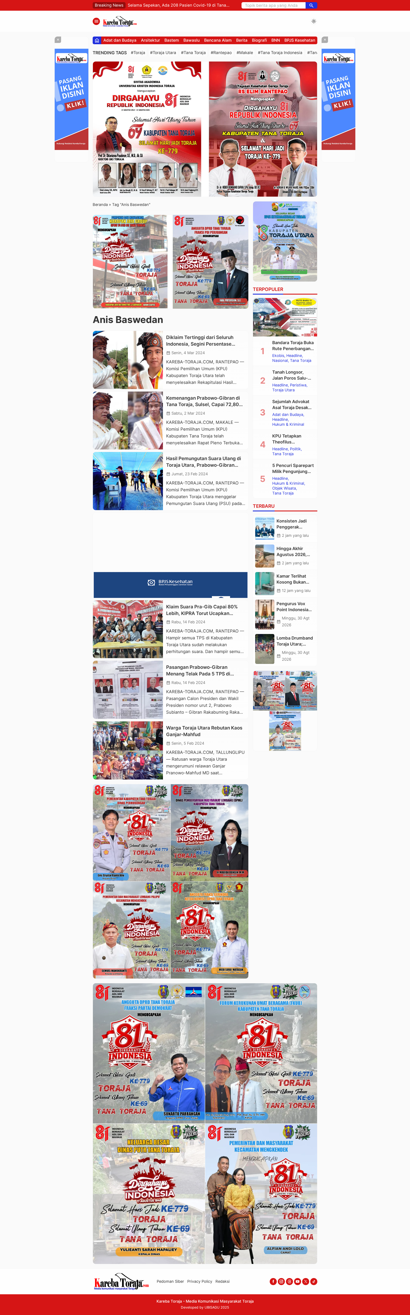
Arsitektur (150, 40)
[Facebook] (273, 1281)
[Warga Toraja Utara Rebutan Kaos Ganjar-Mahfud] (128, 750)
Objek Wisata (284, 488)
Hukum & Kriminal (288, 424)
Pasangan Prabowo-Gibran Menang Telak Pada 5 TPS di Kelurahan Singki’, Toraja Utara (200, 673)
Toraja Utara (283, 390)
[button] (311, 5)
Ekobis (278, 356)
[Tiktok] (313, 1281)
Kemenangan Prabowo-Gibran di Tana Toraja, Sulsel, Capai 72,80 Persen (203, 404)
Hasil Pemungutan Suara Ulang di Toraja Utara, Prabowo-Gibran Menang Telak (203, 465)
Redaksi (222, 1281)
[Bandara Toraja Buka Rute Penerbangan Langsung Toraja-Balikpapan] (285, 317)
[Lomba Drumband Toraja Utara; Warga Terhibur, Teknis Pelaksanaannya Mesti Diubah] (264, 649)
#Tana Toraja (193, 52)
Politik (295, 449)
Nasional (280, 361)
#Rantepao (221, 52)
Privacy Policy (199, 1281)
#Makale (245, 52)
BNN (275, 40)
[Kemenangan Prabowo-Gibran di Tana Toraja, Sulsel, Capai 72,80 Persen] (128, 421)
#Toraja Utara (163, 52)
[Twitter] (305, 1281)
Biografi (259, 40)
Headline (294, 356)
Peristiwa (298, 385)
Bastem (171, 40)
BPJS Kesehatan (299, 40)
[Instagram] (281, 1281)
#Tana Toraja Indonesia (280, 52)
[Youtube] (297, 1281)
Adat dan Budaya (119, 40)
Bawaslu (191, 40)
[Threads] (289, 1281)
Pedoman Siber (170, 1281)
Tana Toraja (300, 361)
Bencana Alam (218, 40)
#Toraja (138, 52)
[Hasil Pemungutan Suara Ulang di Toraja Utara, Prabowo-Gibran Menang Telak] (128, 481)
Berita (241, 40)
